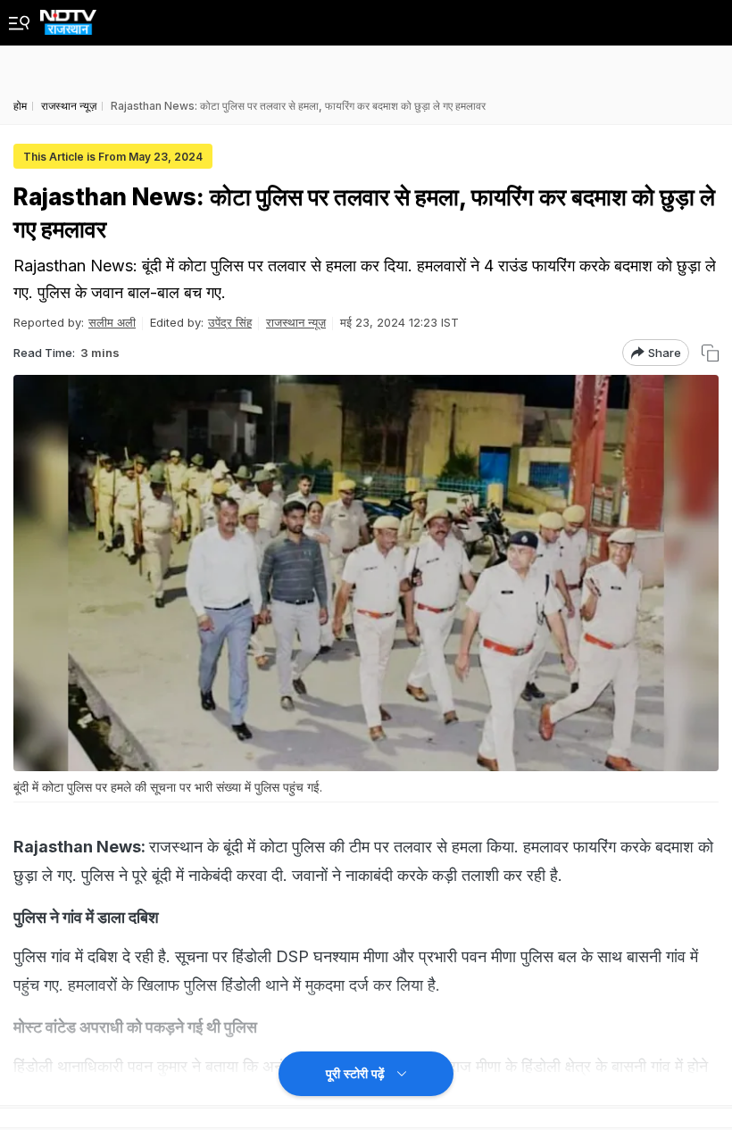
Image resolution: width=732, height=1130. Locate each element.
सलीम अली (112, 322)
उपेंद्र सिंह (230, 322)
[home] (68, 17)
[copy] (710, 353)
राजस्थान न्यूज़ (296, 322)
